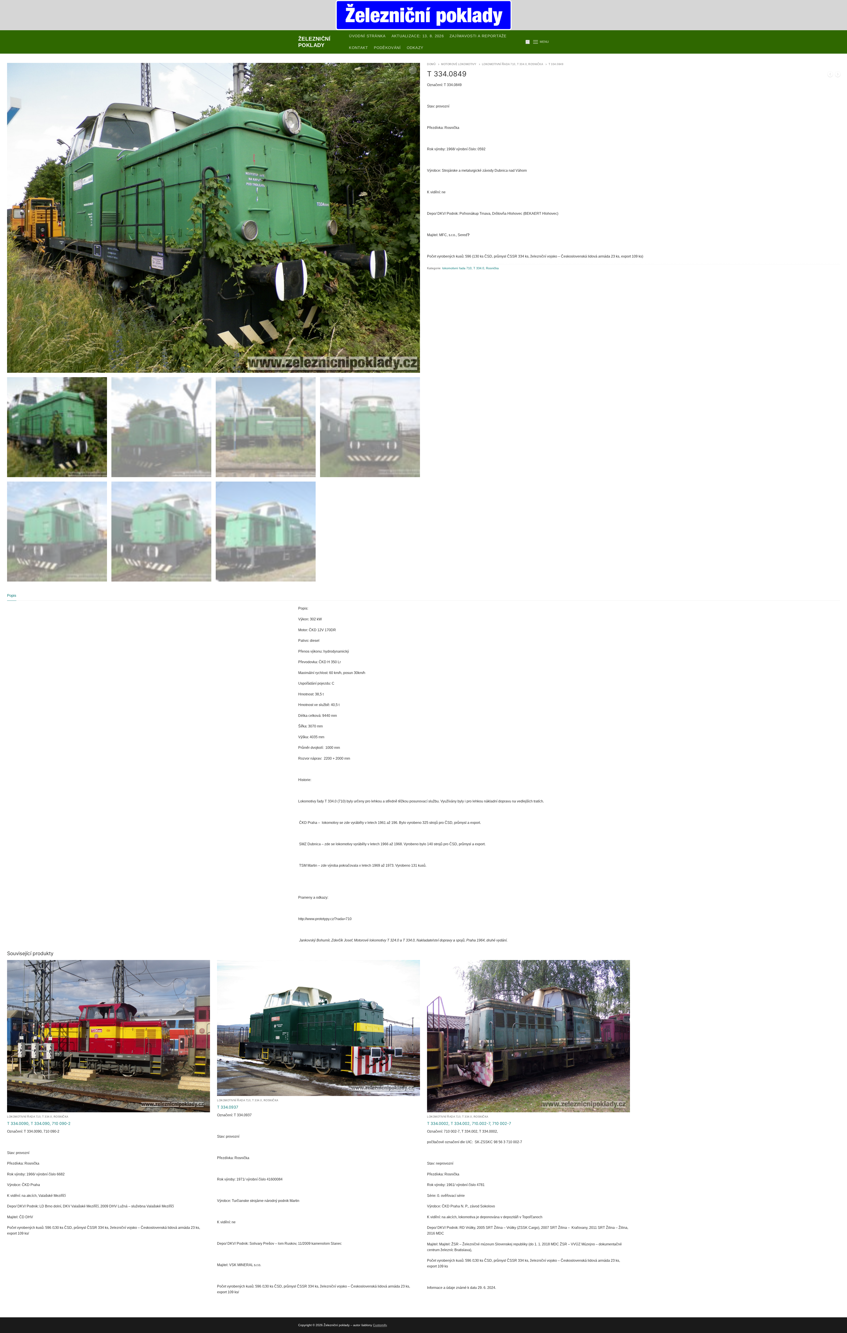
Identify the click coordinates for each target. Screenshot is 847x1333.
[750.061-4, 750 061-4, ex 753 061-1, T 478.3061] (837, 75)
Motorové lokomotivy (458, 64)
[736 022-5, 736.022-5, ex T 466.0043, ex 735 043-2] (830, 75)
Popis (11, 595)
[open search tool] (528, 42)
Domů (431, 64)
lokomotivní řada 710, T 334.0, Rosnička (512, 64)
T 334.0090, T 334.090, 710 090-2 (39, 1123)
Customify (380, 1325)
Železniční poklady (314, 42)
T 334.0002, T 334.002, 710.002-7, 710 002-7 (469, 1123)
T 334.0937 (227, 1107)
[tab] (11, 596)
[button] (413, 70)
